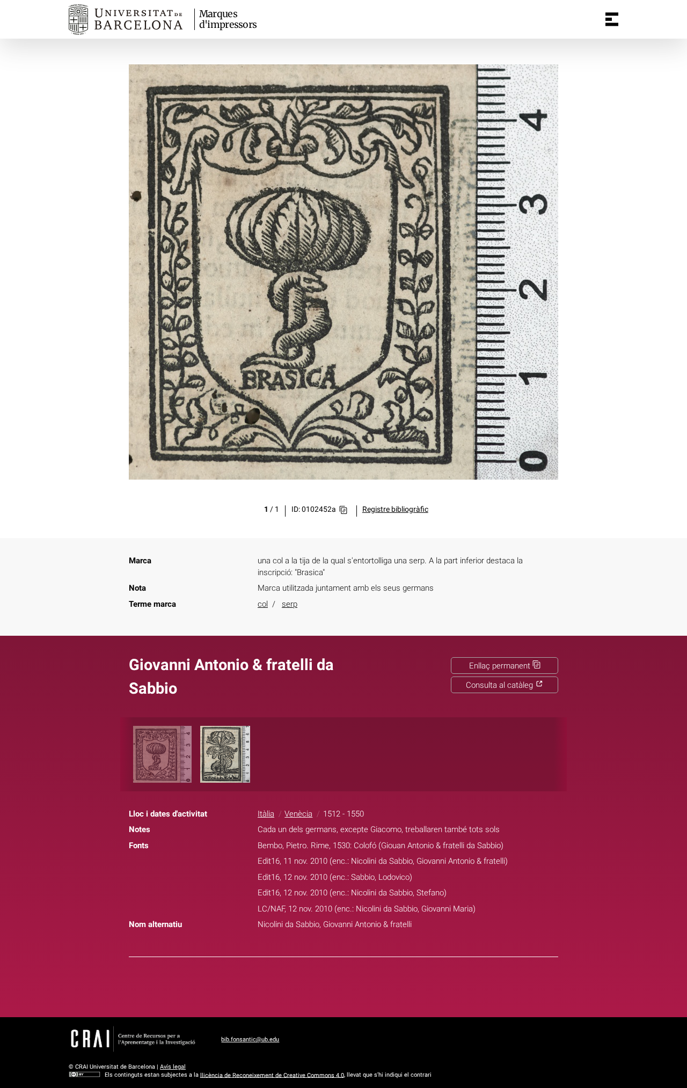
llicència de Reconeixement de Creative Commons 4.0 (272, 1074)
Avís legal (173, 1066)
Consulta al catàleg (500, 685)
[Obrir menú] (611, 19)
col (263, 604)
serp (289, 604)
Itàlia (266, 814)
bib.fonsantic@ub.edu (250, 1039)
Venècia (298, 814)
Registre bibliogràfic (395, 509)
